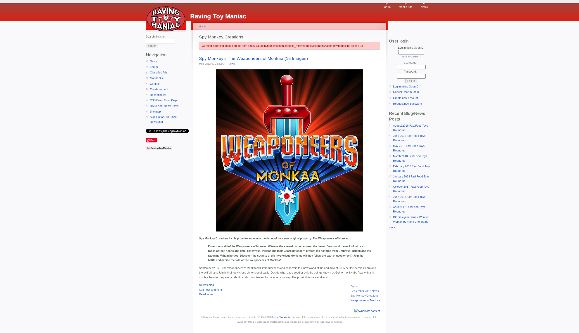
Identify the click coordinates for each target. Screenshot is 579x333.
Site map (155, 111)
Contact (154, 83)
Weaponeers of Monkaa (365, 300)
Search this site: (155, 36)
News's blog (206, 285)
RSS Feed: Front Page (164, 100)
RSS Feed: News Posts (164, 106)
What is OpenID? (411, 56)
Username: (411, 62)
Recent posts (158, 95)
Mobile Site (406, 7)
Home (202, 26)
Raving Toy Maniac (281, 317)
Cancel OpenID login (406, 92)
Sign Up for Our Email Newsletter (163, 119)
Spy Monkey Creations (364, 295)
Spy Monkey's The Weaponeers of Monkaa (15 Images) (253, 58)
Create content (159, 89)
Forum (387, 7)
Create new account (405, 98)
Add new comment (210, 289)
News (424, 7)
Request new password (407, 103)
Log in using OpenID (405, 86)
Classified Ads (158, 72)
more (392, 227)
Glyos (354, 286)
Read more (206, 294)
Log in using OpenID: (411, 47)
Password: (411, 71)
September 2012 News (365, 291)
